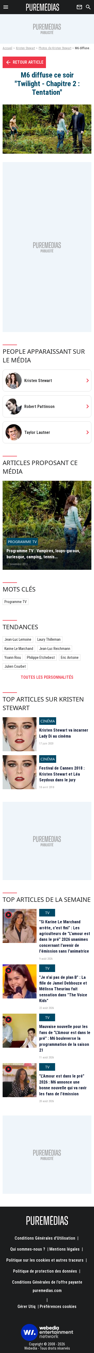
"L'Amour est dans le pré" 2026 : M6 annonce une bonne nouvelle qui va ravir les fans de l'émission (63, 1085)
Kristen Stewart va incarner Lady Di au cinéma (63, 733)
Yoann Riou (12, 657)
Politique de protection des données (45, 1271)
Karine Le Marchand (18, 649)
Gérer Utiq (26, 1306)
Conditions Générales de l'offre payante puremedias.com (47, 1286)
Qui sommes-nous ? (27, 1249)
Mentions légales (64, 1249)
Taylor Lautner (37, 432)
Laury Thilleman (49, 639)
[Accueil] (42, 7)
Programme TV (15, 602)
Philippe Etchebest (41, 657)
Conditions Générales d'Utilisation (45, 1238)
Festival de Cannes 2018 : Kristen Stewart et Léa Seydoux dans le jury (62, 774)
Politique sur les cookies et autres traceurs (45, 1260)
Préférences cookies (58, 1306)
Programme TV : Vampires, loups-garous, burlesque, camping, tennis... (43, 553)
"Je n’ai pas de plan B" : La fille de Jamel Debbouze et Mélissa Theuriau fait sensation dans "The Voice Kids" (63, 989)
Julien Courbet (15, 666)
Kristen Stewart (25, 48)
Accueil (7, 48)
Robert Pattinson (39, 406)
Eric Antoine (70, 657)
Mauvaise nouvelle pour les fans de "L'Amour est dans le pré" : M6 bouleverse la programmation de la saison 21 (64, 1038)
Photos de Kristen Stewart (55, 48)
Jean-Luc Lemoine (17, 639)
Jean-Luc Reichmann (54, 649)
